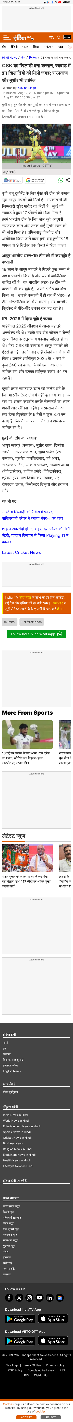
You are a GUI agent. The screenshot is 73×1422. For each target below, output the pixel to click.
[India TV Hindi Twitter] (56, 2)
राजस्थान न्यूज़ (10, 1240)
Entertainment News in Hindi (21, 1126)
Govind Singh (27, 87)
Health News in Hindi (16, 1160)
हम (4, 1048)
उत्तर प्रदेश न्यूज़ (11, 1206)
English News (12, 1071)
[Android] (48, 2)
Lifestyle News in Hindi (18, 1166)
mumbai (9, 622)
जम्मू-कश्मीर (9, 1268)
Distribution (41, 1375)
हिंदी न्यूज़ (25, 597)
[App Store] (53, 1319)
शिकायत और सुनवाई (13, 1059)
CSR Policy (15, 1370)
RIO (26, 1375)
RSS (62, 1370)
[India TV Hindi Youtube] (59, 2)
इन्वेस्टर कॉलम (10, 1065)
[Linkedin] (50, 1298)
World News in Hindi (16, 1120)
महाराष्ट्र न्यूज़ (10, 1234)
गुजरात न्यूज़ (9, 1246)
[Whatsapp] (60, 180)
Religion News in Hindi (17, 1149)
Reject (50, 1417)
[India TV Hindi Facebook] (53, 2)
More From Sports (27, 712)
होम (4, 47)
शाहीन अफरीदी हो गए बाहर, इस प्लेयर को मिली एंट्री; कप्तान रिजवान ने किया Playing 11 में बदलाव (36, 535)
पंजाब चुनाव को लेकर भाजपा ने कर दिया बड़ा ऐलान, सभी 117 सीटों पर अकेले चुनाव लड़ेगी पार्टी (26, 881)
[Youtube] (39, 1298)
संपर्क (5, 1042)
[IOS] (45, 2)
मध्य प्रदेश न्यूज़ (11, 1229)
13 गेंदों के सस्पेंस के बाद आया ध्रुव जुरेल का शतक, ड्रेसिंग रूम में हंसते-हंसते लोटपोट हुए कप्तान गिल (26, 758)
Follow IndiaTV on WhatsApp (33, 634)
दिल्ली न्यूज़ (8, 1212)
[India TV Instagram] (29, 1298)
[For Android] (20, 1341)
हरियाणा (7, 1257)
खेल (60, 47)
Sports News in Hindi (17, 1132)
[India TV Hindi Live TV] (67, 37)
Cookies (8, 1404)
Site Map (12, 1365)
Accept (26, 1417)
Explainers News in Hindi (19, 1154)
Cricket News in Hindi (17, 1137)
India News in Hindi (15, 1115)
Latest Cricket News (21, 552)
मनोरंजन (48, 47)
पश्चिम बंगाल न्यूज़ (12, 1217)
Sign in (66, 1)
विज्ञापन (7, 1054)
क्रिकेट (33, 57)
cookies (40, 1411)
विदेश (36, 47)
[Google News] (12, 180)
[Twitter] (19, 1298)
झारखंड (7, 1274)
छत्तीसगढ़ (7, 1263)
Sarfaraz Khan (31, 622)
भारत (25, 47)
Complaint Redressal (41, 1370)
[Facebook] (9, 1298)
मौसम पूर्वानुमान (10, 1092)
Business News (13, 1143)
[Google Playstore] (20, 1319)
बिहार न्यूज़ (8, 1223)
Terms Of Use (32, 1365)
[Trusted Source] (35, 180)
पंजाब (6, 1251)
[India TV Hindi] (23, 37)
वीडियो (14, 47)
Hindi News (9, 57)
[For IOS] (53, 1341)
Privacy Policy (55, 1365)
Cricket (57, 603)
